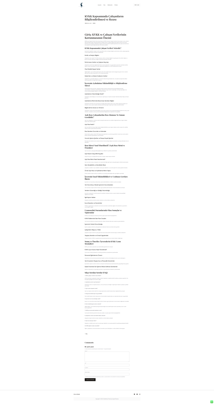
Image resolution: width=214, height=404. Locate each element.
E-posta (86, 367)
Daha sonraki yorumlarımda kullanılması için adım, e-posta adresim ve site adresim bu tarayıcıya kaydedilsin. (105, 376)
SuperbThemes (115, 398)
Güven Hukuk (77, 394)
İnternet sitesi (87, 372)
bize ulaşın (137, 4)
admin (94, 23)
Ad (85, 363)
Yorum (86, 351)
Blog (86, 333)
